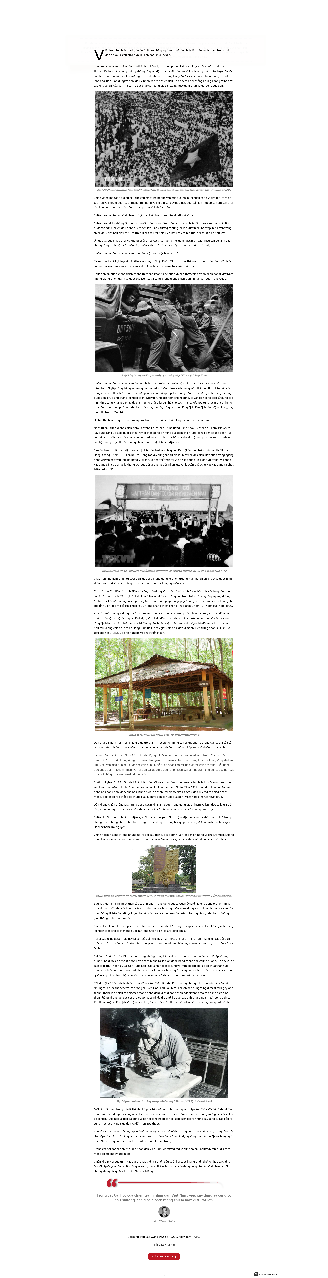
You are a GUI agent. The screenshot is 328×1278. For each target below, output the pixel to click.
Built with (268, 1274)
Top (164, 1275)
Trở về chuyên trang (164, 1256)
